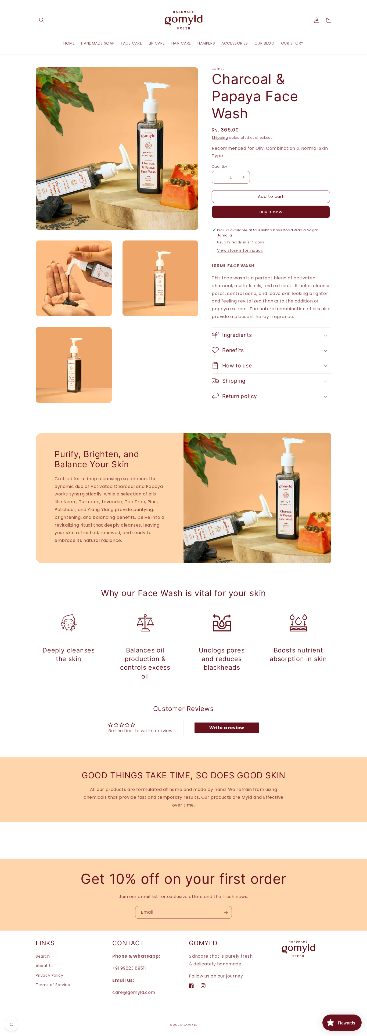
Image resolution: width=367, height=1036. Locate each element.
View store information (240, 250)
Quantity (219, 166)
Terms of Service (53, 984)
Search (43, 956)
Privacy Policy (49, 975)
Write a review (226, 728)
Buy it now (271, 211)
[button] (42, 20)
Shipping (220, 137)
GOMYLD (190, 1025)
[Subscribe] (226, 912)
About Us (45, 965)
